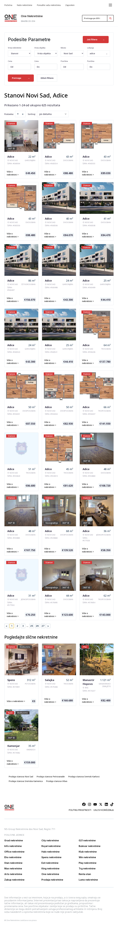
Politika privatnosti (80, 810)
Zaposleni (69, 5)
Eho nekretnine (12, 857)
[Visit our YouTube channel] (95, 804)
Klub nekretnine (88, 851)
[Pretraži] (110, 18)
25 (31, 625)
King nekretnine (50, 868)
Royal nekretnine (51, 846)
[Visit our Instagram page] (89, 804)
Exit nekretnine (49, 862)
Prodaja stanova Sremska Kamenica (26, 781)
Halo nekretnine (50, 851)
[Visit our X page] (100, 804)
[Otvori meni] (110, 5)
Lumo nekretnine (88, 879)
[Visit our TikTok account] (112, 804)
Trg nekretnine (87, 868)
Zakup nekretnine (14, 879)
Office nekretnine (14, 851)
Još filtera (96, 39)
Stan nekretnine (13, 862)
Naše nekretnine (24, 5)
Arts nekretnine (13, 874)
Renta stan (85, 874)
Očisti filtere (47, 78)
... (27, 625)
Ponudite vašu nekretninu (49, 5)
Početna (8, 5)
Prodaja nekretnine (52, 879)
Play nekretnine (87, 862)
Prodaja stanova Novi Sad (21, 776)
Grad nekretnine (13, 840)
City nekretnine (50, 840)
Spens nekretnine (51, 857)
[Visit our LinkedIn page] (106, 804)
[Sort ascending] (18, 114)
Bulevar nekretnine (89, 846)
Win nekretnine (87, 857)
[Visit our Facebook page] (84, 804)
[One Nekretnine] (10, 18)
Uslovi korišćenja (104, 810)
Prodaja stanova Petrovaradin (51, 776)
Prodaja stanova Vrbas (56, 781)
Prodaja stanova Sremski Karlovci (84, 776)
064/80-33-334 (28, 21)
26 (37, 625)
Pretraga (21, 78)
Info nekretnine (13, 846)
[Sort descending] (23, 114)
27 (43, 625)
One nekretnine (50, 874)
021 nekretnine (87, 840)
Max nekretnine (13, 868)
